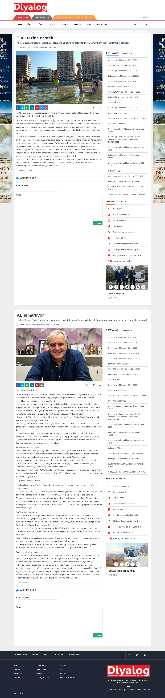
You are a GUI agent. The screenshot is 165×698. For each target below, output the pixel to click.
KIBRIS (19, 24)
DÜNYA (52, 24)
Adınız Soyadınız (23, 185)
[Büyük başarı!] (127, 279)
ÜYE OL (137, 17)
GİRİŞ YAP (146, 17)
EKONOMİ (64, 24)
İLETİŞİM (59, 654)
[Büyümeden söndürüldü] (127, 557)
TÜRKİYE (41, 24)
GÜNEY (29, 24)
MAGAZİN (77, 24)
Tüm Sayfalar (127, 53)
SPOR (88, 24)
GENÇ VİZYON (101, 24)
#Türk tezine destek (25, 171)
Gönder (98, 223)
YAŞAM (63, 673)
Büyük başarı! (116, 293)
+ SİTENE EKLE (74, 654)
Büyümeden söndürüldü (122, 571)
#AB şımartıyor (24, 583)
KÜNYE (35, 654)
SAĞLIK (63, 669)
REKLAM (46, 654)
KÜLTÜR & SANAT (68, 677)
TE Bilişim (18, 693)
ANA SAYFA (23, 17)
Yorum (19, 195)
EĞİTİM (63, 665)
